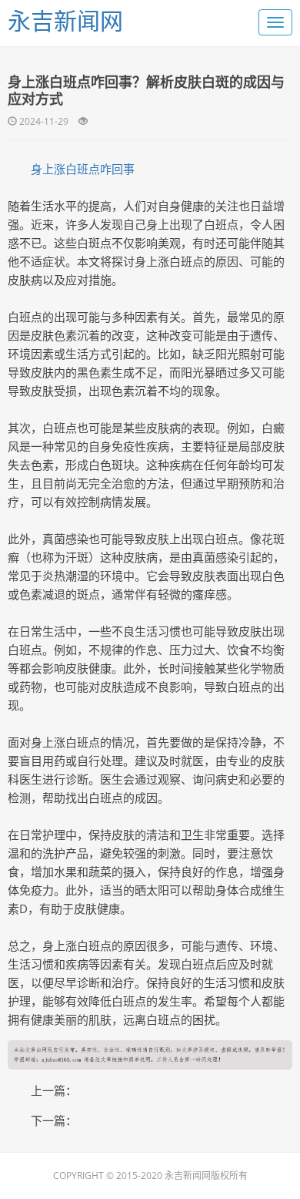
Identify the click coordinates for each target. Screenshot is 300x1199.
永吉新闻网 (65, 20)
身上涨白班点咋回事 (83, 168)
